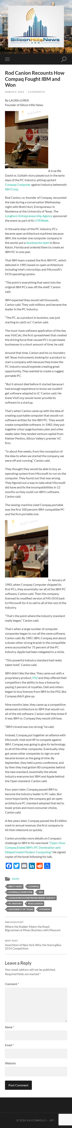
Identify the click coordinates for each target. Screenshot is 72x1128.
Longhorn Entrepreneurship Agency (28, 216)
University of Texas (20, 909)
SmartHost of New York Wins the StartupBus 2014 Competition (33, 945)
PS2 (35, 678)
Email (9, 1045)
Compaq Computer (18, 184)
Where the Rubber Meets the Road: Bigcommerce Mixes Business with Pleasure (32, 926)
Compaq (33, 886)
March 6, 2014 (14, 91)
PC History (15, 903)
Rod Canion (35, 903)
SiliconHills (36, 1120)
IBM (41, 892)
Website (10, 1063)
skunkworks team (38, 242)
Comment (12, 984)
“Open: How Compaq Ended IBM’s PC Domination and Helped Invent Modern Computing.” (35, 847)
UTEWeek (41, 220)
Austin (15, 878)
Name (9, 1027)
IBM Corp (11, 189)
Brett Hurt (15, 886)
